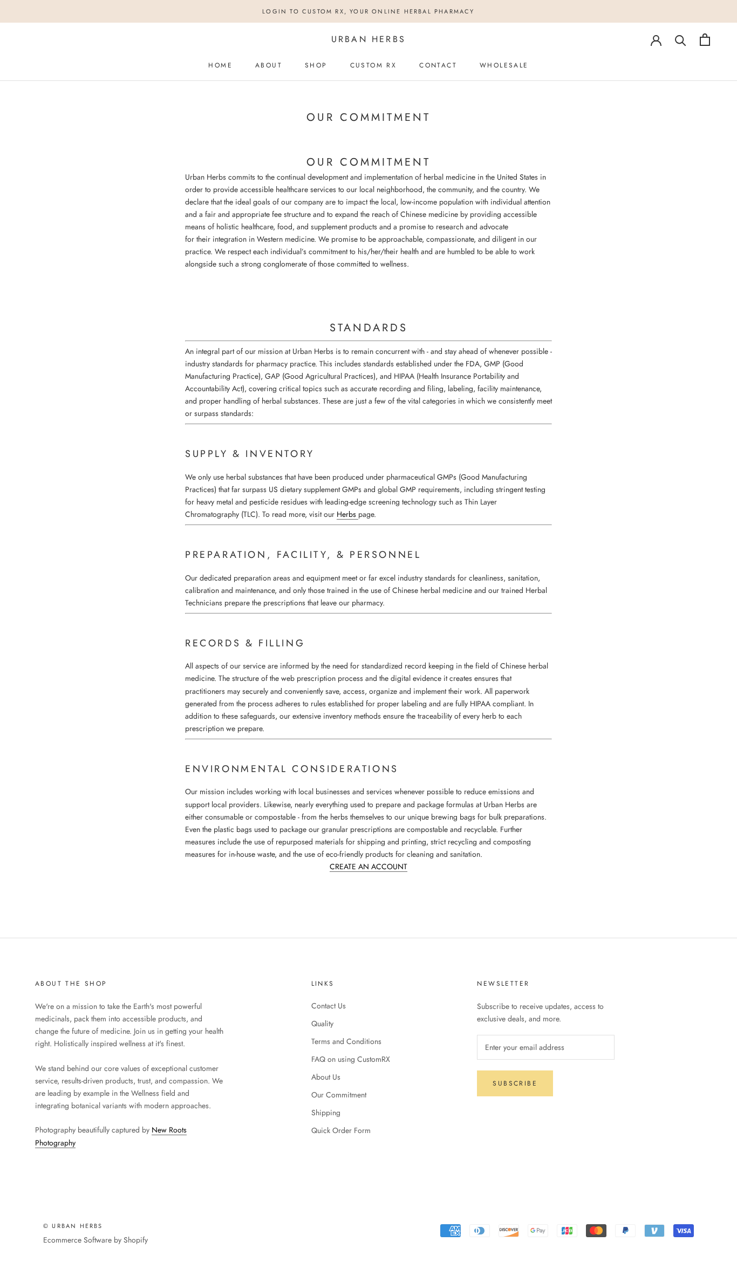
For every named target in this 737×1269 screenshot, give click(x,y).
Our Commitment (338, 1094)
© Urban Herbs (73, 1226)
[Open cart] (705, 39)
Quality (322, 1023)
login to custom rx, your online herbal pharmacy (368, 11)
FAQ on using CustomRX (350, 1059)
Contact (438, 65)
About (268, 65)
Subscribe (515, 1083)
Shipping (325, 1112)
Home (220, 65)
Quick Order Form (341, 1130)
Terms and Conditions (346, 1041)
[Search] (680, 39)
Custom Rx (373, 65)
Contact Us (328, 1005)
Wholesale (504, 65)
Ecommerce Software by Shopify (95, 1239)
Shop (316, 65)
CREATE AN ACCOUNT (368, 866)
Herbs (346, 514)
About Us (325, 1077)
